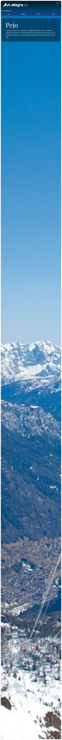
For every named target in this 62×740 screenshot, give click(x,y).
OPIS (8, 14)
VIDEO (53, 14)
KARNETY (23, 14)
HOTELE (38, 14)
